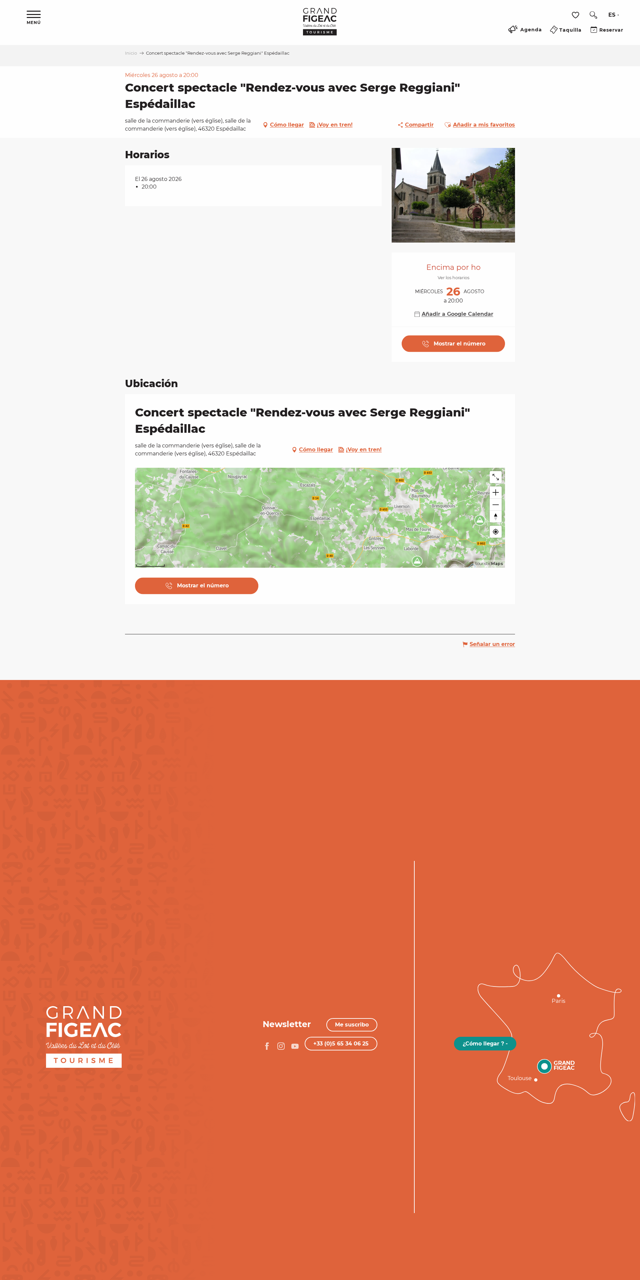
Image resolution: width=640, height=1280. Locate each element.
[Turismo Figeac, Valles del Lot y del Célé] (319, 26)
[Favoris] (576, 15)
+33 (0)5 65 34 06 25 (341, 1043)
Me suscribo (352, 1024)
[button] (593, 15)
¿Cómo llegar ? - (485, 1043)
